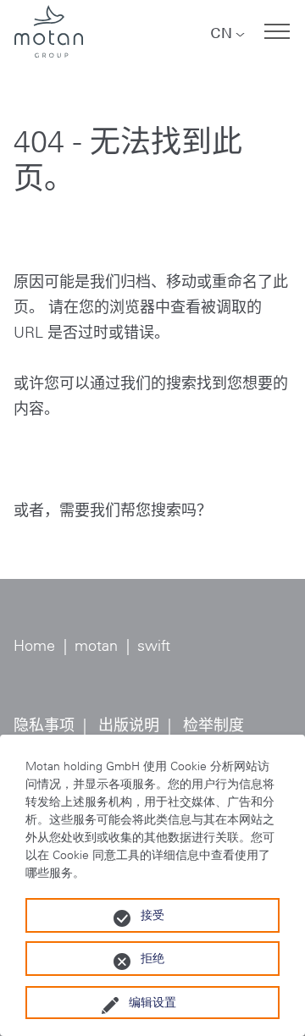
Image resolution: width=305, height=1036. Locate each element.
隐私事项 (44, 725)
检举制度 (213, 725)
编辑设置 (152, 1002)
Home (34, 645)
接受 (152, 915)
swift (153, 645)
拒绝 (152, 958)
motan (96, 645)
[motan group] (48, 31)
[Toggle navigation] (277, 31)
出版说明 (128, 725)
